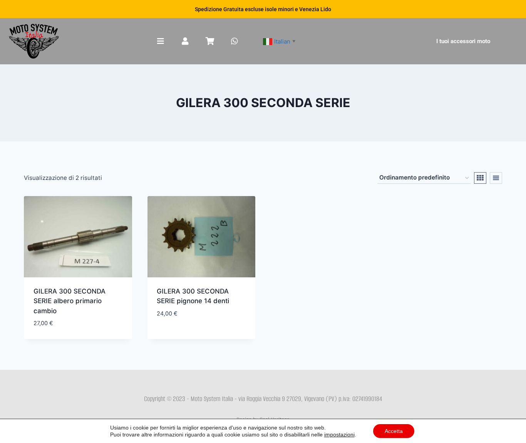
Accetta (394, 431)
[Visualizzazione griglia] (480, 178)
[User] (185, 41)
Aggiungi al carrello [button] (191, 336)
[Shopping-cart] (210, 41)
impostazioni (339, 434)
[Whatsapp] (234, 41)
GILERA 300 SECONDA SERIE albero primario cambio (70, 301)
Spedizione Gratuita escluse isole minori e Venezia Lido (263, 9)
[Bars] (160, 41)
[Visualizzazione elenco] (496, 178)
